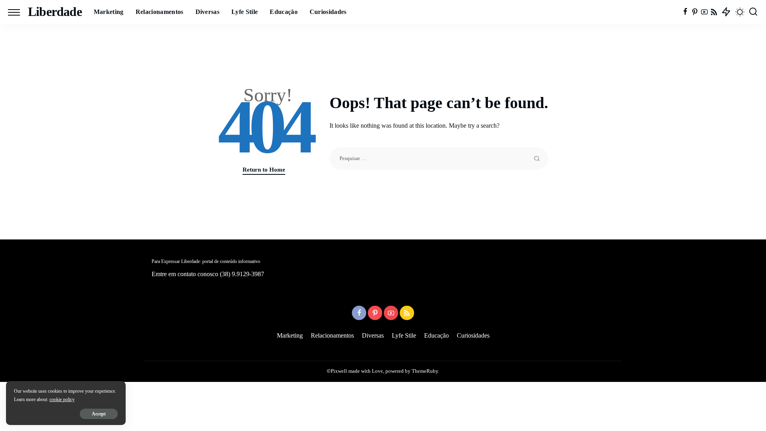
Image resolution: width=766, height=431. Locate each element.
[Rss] (714, 12)
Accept (99, 414)
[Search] (753, 12)
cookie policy (62, 399)
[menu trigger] (18, 12)
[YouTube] (704, 12)
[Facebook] (685, 12)
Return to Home (264, 169)
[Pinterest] (694, 12)
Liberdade (55, 12)
